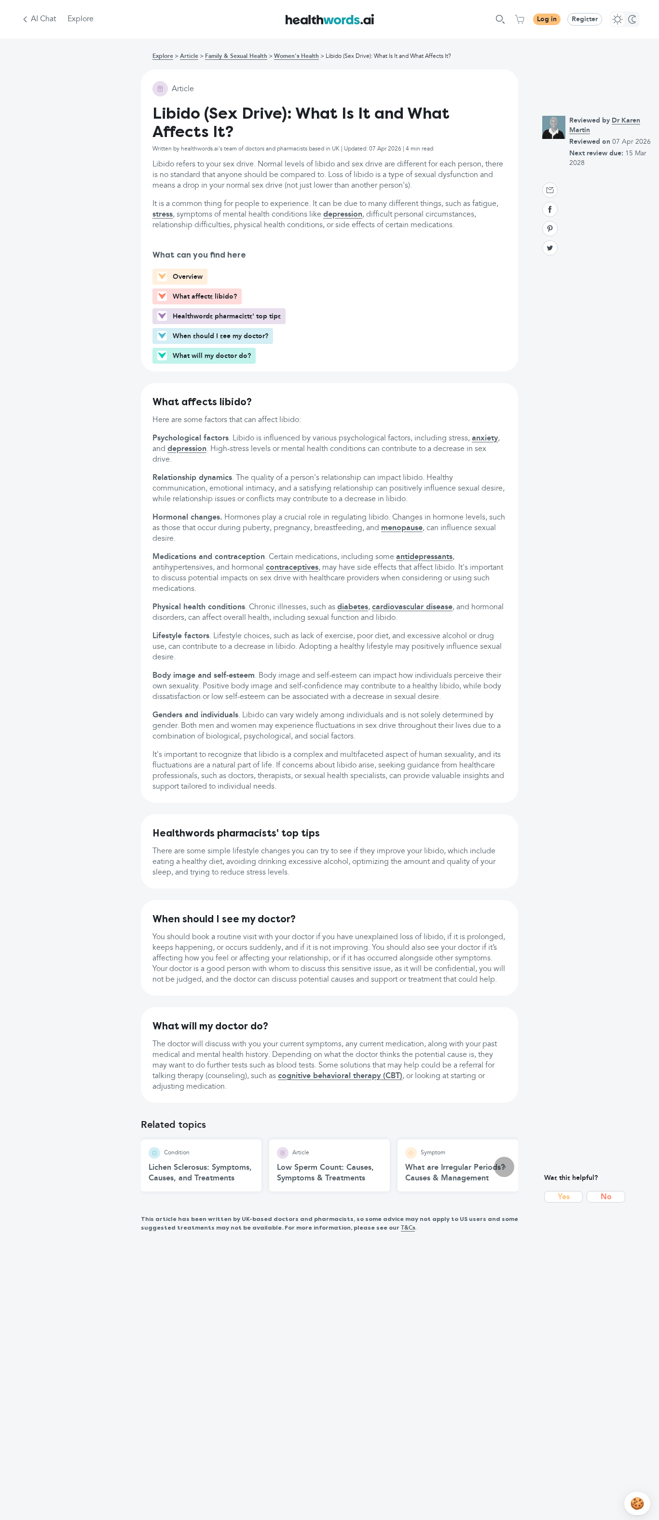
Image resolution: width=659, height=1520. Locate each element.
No (606, 1197)
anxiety (485, 438)
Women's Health (296, 56)
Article (189, 56)
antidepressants (424, 557)
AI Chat (43, 19)
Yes (564, 1197)
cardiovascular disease (412, 607)
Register (585, 19)
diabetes (352, 607)
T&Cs (408, 1228)
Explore (81, 19)
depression (342, 215)
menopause (402, 528)
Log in (547, 19)
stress (162, 215)
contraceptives (292, 568)
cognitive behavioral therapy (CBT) (340, 1076)
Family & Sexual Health (236, 56)
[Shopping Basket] (519, 19)
